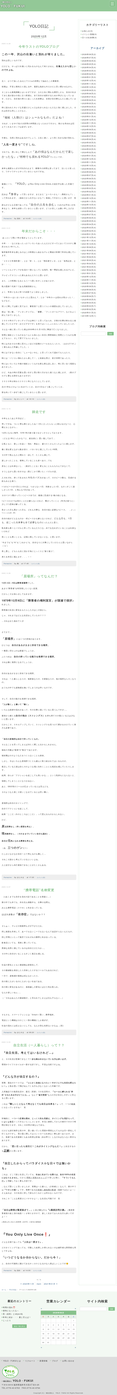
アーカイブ (97, 48)
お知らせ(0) (87, 31)
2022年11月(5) (89, 201)
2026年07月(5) (89, 57)
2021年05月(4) (89, 260)
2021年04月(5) (89, 263)
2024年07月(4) (89, 136)
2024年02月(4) (89, 152)
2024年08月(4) (89, 132)
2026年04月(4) (89, 67)
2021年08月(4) (89, 250)
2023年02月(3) (89, 191)
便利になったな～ (11, 1310)
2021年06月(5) (89, 257)
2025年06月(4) (89, 100)
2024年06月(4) (89, 139)
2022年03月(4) (89, 227)
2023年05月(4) (89, 181)
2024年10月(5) (89, 126)
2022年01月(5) (89, 234)
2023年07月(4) (89, 175)
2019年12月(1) (89, 316)
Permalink (8, 218)
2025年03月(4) (89, 110)
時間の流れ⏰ (9, 1307)
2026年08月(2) (89, 54)
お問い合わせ (68, 1360)
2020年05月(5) (89, 299)
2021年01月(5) (89, 273)
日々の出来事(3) (89, 37)
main (39, 1284)
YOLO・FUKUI (13, 6)
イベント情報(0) (89, 34)
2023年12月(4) (89, 159)
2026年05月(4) (89, 64)
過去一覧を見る (19, 1326)
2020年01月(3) (89, 312)
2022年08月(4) (89, 211)
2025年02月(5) (89, 113)
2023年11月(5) (89, 162)
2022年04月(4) (89, 224)
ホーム (4, 1290)
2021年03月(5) (89, 266)
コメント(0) (37, 218)
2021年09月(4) (89, 247)
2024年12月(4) (89, 119)
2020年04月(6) (89, 302)
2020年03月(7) (89, 306)
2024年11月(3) (89, 123)
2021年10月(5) (89, 244)
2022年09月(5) (89, 208)
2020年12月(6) (89, 276)
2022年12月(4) (89, 198)
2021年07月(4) (89, 253)
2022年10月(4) (89, 204)
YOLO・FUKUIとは (12, 1360)
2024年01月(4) (89, 155)
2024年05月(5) (89, 142)
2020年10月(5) (89, 283)
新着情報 (44, 1360)
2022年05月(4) (89, 221)
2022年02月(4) (89, 231)
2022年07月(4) (89, 214)
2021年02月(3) (89, 270)
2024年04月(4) (89, 145)
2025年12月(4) (89, 80)
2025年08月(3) (89, 93)
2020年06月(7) (89, 296)
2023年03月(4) (89, 188)
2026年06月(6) (89, 60)
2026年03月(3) (89, 70)
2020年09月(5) (89, 286)
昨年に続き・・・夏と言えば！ (17, 1317)
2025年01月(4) (89, 116)
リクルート (30, 1360)
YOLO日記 (13, 1290)
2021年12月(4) (89, 237)
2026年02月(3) (89, 74)
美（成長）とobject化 (13, 1314)
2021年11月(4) (89, 240)
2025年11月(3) (89, 83)
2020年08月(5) (89, 289)
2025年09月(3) (89, 90)
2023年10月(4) (89, 165)
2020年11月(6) (89, 280)
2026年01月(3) (89, 77)
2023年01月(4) (89, 195)
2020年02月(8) (89, 309)
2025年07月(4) (89, 96)
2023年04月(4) (89, 185)
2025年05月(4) (89, 103)
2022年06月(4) (89, 217)
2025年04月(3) (89, 106)
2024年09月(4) (89, 129)
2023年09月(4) (89, 168)
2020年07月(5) (89, 293)
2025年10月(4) (89, 87)
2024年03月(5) (89, 149)
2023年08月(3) (89, 172)
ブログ (55, 1360)
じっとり (7, 1320)
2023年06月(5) (89, 178)
